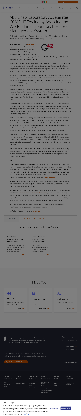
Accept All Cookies (65, 408)
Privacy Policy (26, 414)
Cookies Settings (54, 408)
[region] (40, 408)
